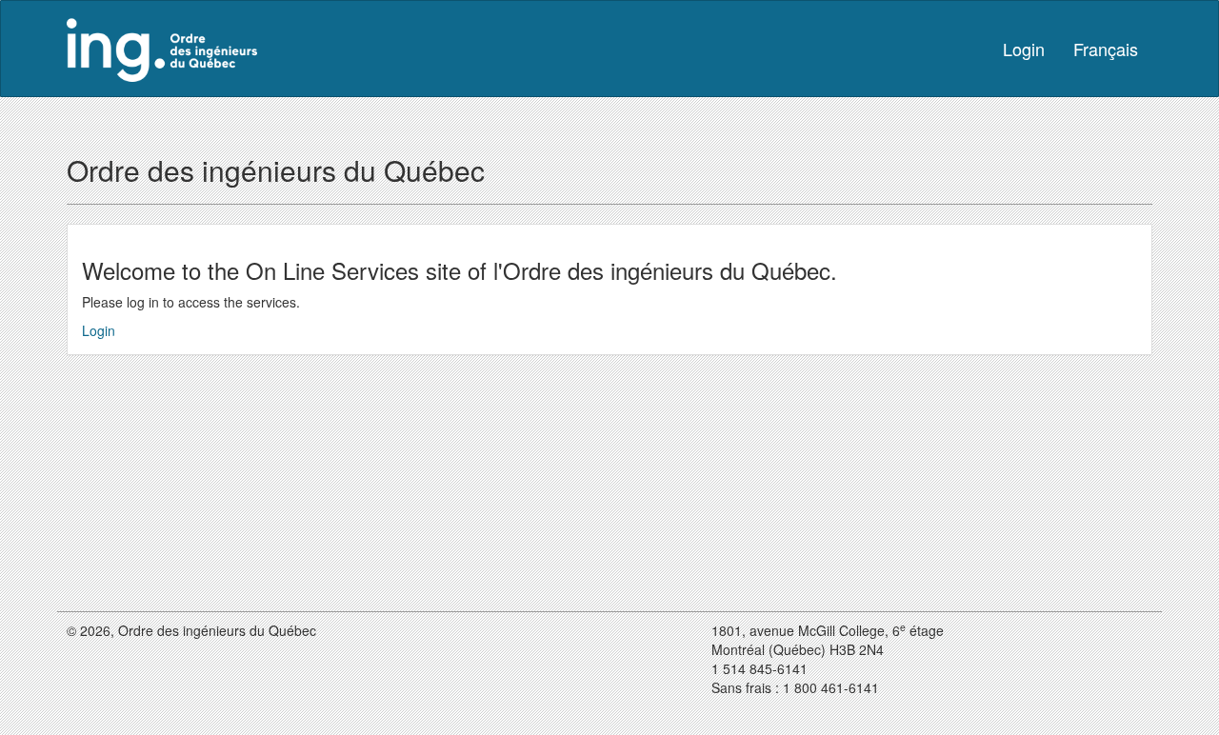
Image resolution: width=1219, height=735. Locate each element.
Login (1024, 48)
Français (1105, 48)
